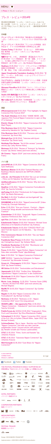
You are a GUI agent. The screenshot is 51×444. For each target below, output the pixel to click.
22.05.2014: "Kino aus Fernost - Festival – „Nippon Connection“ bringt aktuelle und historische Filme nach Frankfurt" (22, 209)
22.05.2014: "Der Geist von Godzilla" (19, 220)
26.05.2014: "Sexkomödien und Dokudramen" (22, 268)
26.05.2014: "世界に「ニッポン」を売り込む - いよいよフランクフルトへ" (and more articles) (24, 75)
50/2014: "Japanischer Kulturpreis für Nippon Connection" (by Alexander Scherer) (20, 259)
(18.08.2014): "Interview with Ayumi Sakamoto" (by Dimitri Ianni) (20, 139)
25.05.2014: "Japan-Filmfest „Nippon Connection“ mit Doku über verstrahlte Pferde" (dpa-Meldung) (24, 251)
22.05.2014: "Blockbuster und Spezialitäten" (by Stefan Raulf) (22, 246)
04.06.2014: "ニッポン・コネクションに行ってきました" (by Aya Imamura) (24, 96)
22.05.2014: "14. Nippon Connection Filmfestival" (22, 255)
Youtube (29, 362)
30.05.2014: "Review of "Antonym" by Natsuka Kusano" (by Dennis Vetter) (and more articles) (23, 150)
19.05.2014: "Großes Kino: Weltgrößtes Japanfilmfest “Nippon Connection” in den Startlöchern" (22, 272)
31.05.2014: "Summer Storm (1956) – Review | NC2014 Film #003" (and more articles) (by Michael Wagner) (24, 284)
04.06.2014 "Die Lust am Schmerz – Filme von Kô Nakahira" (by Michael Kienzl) (23, 178)
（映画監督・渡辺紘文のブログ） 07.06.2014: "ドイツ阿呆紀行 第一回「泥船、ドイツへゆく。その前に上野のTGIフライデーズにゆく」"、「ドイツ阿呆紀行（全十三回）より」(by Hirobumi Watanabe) (23, 60)
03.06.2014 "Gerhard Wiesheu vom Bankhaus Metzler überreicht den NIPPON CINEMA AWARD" (22, 172)
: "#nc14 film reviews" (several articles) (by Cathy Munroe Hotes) (21, 144)
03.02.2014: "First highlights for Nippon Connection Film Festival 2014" (24, 112)
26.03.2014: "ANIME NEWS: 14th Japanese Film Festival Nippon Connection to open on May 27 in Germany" (23, 118)
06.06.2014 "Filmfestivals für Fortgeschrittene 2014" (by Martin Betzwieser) (23, 193)
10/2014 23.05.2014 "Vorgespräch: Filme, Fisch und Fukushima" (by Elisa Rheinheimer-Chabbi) (24, 312)
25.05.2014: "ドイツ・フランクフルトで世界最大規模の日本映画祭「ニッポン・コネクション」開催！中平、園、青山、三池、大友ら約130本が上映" (23, 68)
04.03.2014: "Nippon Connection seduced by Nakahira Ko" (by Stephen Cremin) (21, 129)
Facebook (7, 362)
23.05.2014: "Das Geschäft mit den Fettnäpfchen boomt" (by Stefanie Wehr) (23, 241)
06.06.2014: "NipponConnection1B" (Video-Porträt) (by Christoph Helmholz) (23, 203)
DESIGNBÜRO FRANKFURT (14, 437)
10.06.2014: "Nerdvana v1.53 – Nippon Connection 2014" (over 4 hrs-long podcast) (20, 300)
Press (5, 11)
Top (46, 356)
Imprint (11, 358)
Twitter (18, 362)
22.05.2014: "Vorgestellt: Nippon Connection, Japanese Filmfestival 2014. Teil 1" (23, 216)
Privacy (4, 358)
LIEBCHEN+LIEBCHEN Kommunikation (23, 440)
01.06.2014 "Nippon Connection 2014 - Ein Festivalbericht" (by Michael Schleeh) (20, 295)
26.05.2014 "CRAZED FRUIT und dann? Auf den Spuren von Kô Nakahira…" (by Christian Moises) (22, 230)
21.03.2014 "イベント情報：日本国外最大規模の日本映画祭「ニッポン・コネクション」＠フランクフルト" (24, 82)
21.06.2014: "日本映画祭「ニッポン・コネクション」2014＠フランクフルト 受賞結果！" (23, 101)
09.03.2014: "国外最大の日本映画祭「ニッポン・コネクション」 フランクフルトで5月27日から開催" (24, 39)
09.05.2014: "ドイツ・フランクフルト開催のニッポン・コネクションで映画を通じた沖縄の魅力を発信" (23, 90)
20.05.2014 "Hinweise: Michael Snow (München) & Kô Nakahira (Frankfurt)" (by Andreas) (24, 224)
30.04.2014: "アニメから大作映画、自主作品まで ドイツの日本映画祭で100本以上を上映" (23, 46)
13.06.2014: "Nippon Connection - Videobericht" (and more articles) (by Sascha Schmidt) (23, 306)
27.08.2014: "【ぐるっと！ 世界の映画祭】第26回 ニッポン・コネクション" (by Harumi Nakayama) (22, 52)
